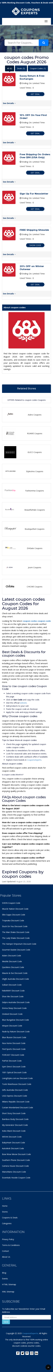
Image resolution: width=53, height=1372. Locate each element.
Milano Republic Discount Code (15, 1101)
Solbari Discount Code (12, 984)
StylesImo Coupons (34, 471)
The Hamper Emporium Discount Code (19, 944)
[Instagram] (31, 1353)
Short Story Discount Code (14, 1113)
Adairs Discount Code (11, 955)
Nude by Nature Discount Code (16, 1031)
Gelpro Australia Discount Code (16, 1002)
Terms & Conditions (11, 1245)
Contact (5, 1251)
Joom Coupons (34, 567)
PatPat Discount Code (12, 1060)
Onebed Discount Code (12, 1014)
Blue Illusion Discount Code (14, 1037)
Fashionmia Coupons (34, 490)
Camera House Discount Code (15, 1166)
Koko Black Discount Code (14, 1131)
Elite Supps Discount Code (13, 914)
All (9, 68)
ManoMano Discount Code (14, 1171)
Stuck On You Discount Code (14, 926)
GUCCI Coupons (35, 452)
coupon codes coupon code (37, 621)
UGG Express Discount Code (14, 1096)
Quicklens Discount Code (13, 967)
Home (4, 1206)
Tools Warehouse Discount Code (16, 1084)
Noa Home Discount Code (13, 1043)
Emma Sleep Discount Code (14, 1008)
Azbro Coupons (34, 414)
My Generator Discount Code (15, 1125)
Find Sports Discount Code (14, 1049)
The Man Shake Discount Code (15, 932)
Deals (21, 68)
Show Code (35, 245)
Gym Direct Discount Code (14, 1066)
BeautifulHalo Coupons (34, 510)
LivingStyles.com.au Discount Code (17, 1078)
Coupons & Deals (10, 1217)
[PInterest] (27, 1353)
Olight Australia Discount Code (15, 979)
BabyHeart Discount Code (13, 1142)
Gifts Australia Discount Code (15, 1090)
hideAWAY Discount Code (13, 990)
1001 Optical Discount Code (14, 1072)
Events (5, 1278)
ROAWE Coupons (34, 433)
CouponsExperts (34, 760)
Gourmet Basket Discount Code (16, 949)
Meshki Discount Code (12, 961)
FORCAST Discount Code (13, 1055)
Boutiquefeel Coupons (34, 529)
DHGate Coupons (34, 548)
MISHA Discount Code (12, 1136)
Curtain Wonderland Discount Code (17, 1107)
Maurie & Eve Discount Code (14, 973)
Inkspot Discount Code (12, 1025)
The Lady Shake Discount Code (16, 938)
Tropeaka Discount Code (13, 920)
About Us (6, 1257)
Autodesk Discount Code (13, 1148)
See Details (8, 103)
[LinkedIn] (36, 1353)
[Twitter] (22, 1353)
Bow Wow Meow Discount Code (16, 1154)
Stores (5, 1211)
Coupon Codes (38, 68)
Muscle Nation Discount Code (15, 909)
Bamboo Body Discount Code (15, 1119)
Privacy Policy (8, 1239)
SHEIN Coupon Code (11, 903)
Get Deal (35, 94)
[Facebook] (18, 1353)
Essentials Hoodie (10, 1177)
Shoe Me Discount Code (13, 996)
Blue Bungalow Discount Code (15, 1020)
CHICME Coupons (34, 586)
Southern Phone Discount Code (16, 1160)
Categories (7, 1223)
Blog (4, 1272)
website (23, 702)
